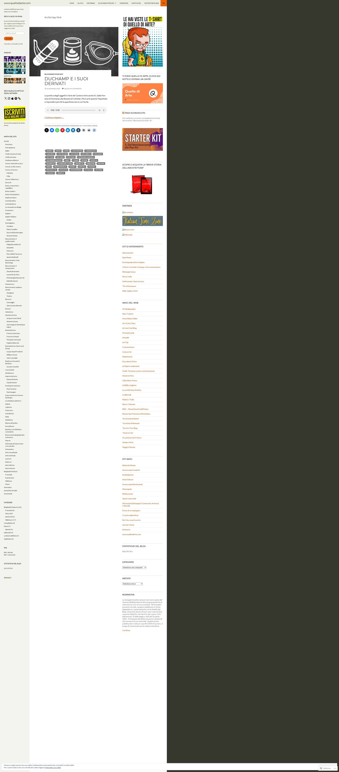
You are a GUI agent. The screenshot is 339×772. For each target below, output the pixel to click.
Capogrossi (77, 151)
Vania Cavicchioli (129, 498)
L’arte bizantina (10, 201)
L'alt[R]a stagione (129, 385)
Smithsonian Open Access (133, 281)
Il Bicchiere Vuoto (129, 380)
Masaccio (10, 251)
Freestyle (8, 475)
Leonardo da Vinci (13, 275)
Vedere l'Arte (127, 442)
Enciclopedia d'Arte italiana (133, 262)
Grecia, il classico (11, 170)
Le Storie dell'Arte (10, 536)
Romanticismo (10, 330)
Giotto (9, 220)
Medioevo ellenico (12, 160)
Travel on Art (127, 433)
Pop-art (7, 441)
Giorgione (10, 293)
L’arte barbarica (10, 204)
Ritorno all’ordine (11, 423)
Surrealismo (9, 426)
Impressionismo (11, 376)
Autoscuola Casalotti (131, 470)
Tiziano (9, 296)
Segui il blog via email (13, 16)
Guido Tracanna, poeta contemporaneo (138, 371)
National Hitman (129, 465)
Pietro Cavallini (12, 229)
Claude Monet (12, 383)
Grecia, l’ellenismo (12, 179)
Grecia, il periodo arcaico (14, 163)
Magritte (79, 163)
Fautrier (60, 157)
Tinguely (50, 173)
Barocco (8, 299)
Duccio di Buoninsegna (15, 233)
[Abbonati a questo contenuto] (123, 113)
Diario (6, 526)
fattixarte (126, 529)
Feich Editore (127, 479)
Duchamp (98, 154)
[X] (5, 98)
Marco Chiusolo (128, 404)
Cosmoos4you (128, 347)
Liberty (7, 404)
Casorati (50, 154)
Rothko (99, 170)
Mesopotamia (10, 148)
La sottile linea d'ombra (131, 390)
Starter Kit (8, 517)
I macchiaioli (9, 370)
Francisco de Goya (13, 333)
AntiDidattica (127, 475)
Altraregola (127, 489)
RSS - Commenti (9, 555)
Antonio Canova (12, 321)
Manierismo (9, 284)
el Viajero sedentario (130, 366)
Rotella (88, 170)
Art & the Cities (128, 323)
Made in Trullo (128, 399)
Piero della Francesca (14, 254)
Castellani (62, 154)
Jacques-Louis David (14, 318)
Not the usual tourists (131, 520)
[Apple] (12, 98)
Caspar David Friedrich (15, 352)
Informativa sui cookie (53, 768)
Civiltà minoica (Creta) (13, 154)
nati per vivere (128, 525)
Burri (66, 151)
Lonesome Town (65, 163)
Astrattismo (9, 414)
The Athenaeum (129, 286)
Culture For (127, 352)
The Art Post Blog (129, 428)
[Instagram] (9, 98)
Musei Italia (127, 276)
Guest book (136, 3)
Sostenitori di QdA (151, 3)
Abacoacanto (127, 253)
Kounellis (51, 163)
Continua (126, 630)
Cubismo (8, 407)
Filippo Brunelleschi (14, 244)
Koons (84, 160)
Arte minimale (10, 456)
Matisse (101, 163)
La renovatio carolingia (13, 207)
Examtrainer (9, 478)
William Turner (12, 355)
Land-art (8, 459)
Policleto (10, 173)
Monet (72, 166)
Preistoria (8, 144)
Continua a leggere (54, 117)
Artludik (125, 337)
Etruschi (8, 183)
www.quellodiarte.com (17, 3)
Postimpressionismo (12, 386)
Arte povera (9, 449)
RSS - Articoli (8, 552)
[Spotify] (15, 98)
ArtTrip (125, 342)
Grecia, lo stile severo (13, 167)
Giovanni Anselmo (54, 160)
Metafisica (9, 420)
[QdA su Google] (14, 71)
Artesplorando (128, 333)
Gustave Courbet (13, 367)
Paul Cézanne (11, 389)
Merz (49, 166)
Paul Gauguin (11, 392)
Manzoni (90, 163)
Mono (7, 484)
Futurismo (9, 410)
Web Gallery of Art (130, 291)
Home (72, 3)
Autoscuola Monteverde (132, 484)
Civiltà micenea (10, 157)
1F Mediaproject (129, 309)
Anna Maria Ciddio (129, 318)
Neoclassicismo (11, 315)
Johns (75, 160)
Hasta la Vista (128, 376)
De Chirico (86, 154)
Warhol (61, 173)
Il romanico (9, 210)
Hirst (67, 160)
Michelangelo (60, 166)
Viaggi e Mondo (128, 447)
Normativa (124, 3)
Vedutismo (9, 312)
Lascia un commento (73, 89)
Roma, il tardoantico (12, 194)
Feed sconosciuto (135, 113)
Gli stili (80, 3)
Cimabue (10, 226)
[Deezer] (7, 76)
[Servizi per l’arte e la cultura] (127, 212)
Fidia (8, 176)
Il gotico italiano (10, 217)
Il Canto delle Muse (130, 515)
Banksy (49, 151)
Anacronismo (10, 468)
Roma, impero (10, 191)
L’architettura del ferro (13, 401)
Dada (7, 417)
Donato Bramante (13, 271)
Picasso (92, 166)
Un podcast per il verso (131, 437)
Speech (7, 529)
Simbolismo (9, 373)
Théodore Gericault (14, 340)
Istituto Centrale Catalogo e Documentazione (141, 267)
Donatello (10, 248)
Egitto (7, 151)
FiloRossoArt (127, 494)
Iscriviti (8, 39)
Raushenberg (76, 170)
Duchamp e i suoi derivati (66, 81)
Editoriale (91, 3)
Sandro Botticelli (12, 257)
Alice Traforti (127, 314)
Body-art (8, 462)
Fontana (71, 157)
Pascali (82, 166)
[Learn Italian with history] (142, 220)
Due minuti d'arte (129, 361)
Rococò (8, 309)
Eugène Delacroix (13, 343)
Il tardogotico (10, 223)
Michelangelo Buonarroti (15, 278)
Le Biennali (126, 395)
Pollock (63, 170)
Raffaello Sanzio (12, 281)
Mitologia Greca (128, 272)
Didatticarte (127, 357)
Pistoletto (51, 170)
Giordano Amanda (86, 157)
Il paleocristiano (10, 198)
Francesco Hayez (13, 337)
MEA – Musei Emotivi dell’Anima (135, 409)
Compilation (8, 523)
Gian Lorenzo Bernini (14, 306)
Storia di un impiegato (131, 510)
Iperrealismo (9, 465)
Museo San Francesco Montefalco (136, 414)
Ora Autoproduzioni (130, 418)
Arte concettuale (11, 452)
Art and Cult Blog (129, 328)
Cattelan (74, 154)
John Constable (12, 358)
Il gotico (8, 213)
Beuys (58, 151)
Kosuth (94, 160)
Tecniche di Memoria (130, 423)
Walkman (8, 481)
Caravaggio (91, 151)
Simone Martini (12, 236)
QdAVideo (7, 539)
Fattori (50, 157)
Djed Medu (126, 257)
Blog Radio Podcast (106, 3)
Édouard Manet (12, 379)
